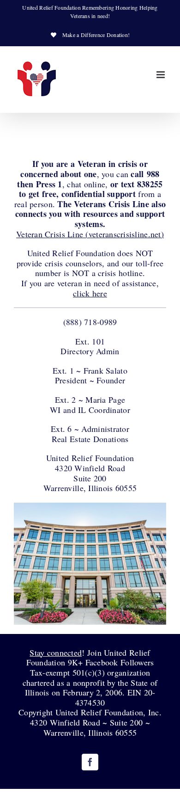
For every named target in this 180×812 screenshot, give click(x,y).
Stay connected (56, 652)
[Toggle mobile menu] (161, 75)
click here (90, 293)
